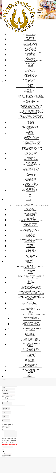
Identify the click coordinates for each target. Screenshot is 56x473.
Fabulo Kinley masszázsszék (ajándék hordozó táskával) (30, 309)
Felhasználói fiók (29, 262)
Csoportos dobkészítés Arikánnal (30, 78)
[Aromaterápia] (5, 416)
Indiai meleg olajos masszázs (30, 46)
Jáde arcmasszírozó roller (30, 191)
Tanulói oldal (28, 82)
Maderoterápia (30, 166)
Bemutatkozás (28, 200)
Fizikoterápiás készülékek (29, 181)
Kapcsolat (29, 203)
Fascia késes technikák (30, 38)
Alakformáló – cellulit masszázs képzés (30, 212)
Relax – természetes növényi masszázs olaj (32, 139)
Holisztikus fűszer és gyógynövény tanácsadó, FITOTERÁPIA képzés (30, 68)
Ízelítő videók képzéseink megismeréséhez (30, 210)
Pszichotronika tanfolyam (30, 73)
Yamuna (31, 319)
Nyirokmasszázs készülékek (30, 361)
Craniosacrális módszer (30, 37)
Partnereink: (29, 201)
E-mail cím (3, 454)
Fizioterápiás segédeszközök (29, 180)
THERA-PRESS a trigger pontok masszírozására (31, 170)
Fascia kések (30, 172)
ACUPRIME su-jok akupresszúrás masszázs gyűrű (30, 126)
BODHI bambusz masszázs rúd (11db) (31, 156)
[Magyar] (7, 402)
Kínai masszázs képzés (30, 49)
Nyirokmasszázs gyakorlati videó (29, 88)
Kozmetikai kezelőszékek (29, 186)
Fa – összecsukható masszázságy (30, 104)
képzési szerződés (11, 442)
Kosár (30, 195)
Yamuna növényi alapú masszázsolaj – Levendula (32, 143)
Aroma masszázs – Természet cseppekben (30, 34)
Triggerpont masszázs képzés (30, 241)
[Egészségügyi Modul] (5, 417)
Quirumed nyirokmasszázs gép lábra (31, 185)
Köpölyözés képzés (30, 231)
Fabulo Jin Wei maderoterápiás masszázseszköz (31, 168)
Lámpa (30, 193)
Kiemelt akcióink (29, 93)
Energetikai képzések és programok (29, 72)
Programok (30, 257)
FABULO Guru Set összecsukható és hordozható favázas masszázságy (31, 112)
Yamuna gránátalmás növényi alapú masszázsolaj (31, 144)
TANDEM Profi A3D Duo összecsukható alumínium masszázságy (31, 116)
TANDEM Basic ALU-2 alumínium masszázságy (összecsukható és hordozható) (31, 95)
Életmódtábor (30, 64)
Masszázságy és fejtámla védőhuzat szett (30, 304)
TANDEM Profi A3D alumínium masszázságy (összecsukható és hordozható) (31, 115)
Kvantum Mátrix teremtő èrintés (30, 76)
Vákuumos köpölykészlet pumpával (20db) (31, 160)
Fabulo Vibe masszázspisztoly (31, 345)
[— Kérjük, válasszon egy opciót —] (6, 407)
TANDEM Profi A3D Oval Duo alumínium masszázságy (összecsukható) (31, 117)
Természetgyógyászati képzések (29, 62)
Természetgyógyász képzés (30, 63)
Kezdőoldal (29, 199)
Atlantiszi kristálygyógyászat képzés (30, 75)
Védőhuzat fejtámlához (30, 125)
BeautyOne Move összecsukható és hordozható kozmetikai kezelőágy (30, 187)
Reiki (30, 252)
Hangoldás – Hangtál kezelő (30, 42)
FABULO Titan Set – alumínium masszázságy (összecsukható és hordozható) (31, 118)
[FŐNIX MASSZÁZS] (19, 33)
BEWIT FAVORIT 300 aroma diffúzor (30, 103)
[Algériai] (7, 404)
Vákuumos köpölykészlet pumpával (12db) (31, 159)
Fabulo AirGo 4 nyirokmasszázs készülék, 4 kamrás (31, 184)
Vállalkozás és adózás (29, 84)
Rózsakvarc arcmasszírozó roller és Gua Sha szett (30, 190)
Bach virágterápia (30, 246)
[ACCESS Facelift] (6, 412)
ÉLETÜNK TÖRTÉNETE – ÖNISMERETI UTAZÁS (30, 77)
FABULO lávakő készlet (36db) (31, 163)
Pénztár (29, 196)
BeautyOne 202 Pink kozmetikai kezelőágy (30, 366)
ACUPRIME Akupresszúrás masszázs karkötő (30, 127)
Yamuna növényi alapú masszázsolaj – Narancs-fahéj (32, 141)
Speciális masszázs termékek (30, 330)
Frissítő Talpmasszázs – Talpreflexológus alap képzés (30, 41)
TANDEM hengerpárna (30, 121)
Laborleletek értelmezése (30, 67)
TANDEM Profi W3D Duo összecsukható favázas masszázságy (31, 288)
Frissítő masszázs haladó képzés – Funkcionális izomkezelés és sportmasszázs (30, 220)
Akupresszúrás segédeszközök (30, 155)
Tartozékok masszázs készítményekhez (30, 153)
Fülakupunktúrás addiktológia (30, 71)
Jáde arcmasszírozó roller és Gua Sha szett (30, 189)
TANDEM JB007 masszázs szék (30, 129)
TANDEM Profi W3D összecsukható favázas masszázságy (31, 108)
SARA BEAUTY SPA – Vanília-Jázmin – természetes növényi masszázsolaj (31, 135)
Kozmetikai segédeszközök (29, 188)
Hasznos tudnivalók (29, 86)
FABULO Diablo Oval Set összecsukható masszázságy (31, 111)
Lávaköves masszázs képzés (30, 54)
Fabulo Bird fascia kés (31, 173)
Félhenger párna (30, 299)
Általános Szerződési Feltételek (29, 91)
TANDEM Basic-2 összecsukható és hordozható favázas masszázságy (31, 105)
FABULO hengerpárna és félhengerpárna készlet (31, 101)
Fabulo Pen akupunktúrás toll (31, 178)
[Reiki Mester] (6, 421)
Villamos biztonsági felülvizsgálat (29, 377)
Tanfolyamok (29, 206)
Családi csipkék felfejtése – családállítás (30, 79)
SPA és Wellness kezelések (30, 57)
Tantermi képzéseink (30, 209)
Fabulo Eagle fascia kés (31, 176)
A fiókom (29, 194)
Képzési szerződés (29, 207)
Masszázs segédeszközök (29, 154)
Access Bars (30, 211)
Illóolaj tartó (30, 192)
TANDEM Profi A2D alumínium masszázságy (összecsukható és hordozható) (31, 293)
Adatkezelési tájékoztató (29, 90)
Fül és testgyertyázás (30, 39)
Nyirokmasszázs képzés (30, 56)
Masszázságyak (30, 273)
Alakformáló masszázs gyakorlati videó (29, 267)
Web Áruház (29, 89)
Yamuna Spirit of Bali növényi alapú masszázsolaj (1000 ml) (32, 148)
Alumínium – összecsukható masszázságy (30, 113)
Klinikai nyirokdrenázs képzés (30, 53)
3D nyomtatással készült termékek (30, 371)
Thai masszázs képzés (30, 59)
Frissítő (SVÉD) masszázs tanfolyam (30, 40)
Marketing (29, 85)
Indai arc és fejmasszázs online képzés (30, 45)
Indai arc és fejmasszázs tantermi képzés (30, 44)
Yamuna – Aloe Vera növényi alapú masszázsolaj (32, 325)
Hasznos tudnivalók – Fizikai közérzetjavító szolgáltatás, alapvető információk (29, 87)
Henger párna (30, 120)
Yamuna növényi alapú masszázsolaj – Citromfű (32, 142)
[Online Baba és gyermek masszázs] (6, 408)
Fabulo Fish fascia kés (31, 356)
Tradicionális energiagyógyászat (30, 61)
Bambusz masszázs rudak (30, 335)
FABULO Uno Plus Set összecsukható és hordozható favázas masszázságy (31, 109)
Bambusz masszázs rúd (31, 157)
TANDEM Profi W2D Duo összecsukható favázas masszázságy (31, 107)
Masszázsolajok (30, 133)
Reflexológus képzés (30, 69)
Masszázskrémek (30, 150)
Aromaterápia (30, 66)
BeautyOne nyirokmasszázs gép (31, 183)
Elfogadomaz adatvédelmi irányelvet (6, 455)
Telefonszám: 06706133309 (29, 197)
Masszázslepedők (29, 130)
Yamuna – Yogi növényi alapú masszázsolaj (32, 146)
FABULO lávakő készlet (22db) (31, 162)
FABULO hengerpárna (30, 122)
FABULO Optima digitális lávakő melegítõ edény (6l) (31, 164)
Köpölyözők (30, 158)
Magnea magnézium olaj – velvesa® (31, 99)
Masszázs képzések (29, 208)
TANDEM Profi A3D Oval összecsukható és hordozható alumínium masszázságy (31, 97)
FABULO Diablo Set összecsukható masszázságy (31, 110)
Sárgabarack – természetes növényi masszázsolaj (32, 137)
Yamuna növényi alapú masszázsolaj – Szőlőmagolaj (32, 140)
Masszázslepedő (30, 131)
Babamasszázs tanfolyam (30, 35)
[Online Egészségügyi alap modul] (6, 409)
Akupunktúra (30, 177)
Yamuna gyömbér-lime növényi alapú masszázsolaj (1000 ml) (32, 149)
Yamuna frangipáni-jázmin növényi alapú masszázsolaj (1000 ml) (32, 147)
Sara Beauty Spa (31, 134)
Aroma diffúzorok (29, 102)
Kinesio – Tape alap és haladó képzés (30, 50)
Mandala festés (30, 80)
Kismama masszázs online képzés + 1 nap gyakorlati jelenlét (30, 51)
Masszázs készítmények (29, 132)
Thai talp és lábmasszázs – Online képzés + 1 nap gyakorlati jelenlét (30, 60)
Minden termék (29, 92)
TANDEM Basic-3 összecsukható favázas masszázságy (31, 106)
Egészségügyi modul (30, 65)
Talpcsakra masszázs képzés (30, 58)
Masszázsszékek (29, 128)
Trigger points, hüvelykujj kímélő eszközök (30, 169)
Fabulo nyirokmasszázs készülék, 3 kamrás (31, 182)
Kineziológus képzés (30, 70)
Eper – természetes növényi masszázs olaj (32, 136)
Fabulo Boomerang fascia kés (31, 174)
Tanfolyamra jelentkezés (28, 81)
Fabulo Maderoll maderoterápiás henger (31, 167)
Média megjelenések (29, 204)
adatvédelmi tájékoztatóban (6, 438)
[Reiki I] (6, 420)
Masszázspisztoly (30, 165)
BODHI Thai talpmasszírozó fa (31, 171)
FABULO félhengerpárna (30, 123)
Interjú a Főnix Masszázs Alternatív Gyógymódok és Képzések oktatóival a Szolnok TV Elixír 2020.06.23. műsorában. (29, 205)
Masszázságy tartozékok (30, 100)
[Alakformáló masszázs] (6, 413)
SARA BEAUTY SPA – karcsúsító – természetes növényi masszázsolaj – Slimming (32, 314)
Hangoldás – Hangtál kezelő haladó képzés (30, 43)
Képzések (29, 83)
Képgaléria (29, 202)
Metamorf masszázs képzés (30, 55)
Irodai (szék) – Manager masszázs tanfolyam (30, 226)
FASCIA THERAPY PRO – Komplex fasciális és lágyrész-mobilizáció (30, 52)
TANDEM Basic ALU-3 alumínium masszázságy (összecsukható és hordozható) (31, 96)
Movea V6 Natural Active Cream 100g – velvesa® (31, 151)
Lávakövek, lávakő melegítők (30, 161)
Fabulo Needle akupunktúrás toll (31, 179)
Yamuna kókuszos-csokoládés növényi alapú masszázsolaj (32, 145)
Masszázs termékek (30, 98)
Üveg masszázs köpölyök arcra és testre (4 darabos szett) (31, 340)
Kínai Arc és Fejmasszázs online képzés (30, 48)
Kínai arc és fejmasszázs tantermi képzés (30, 47)
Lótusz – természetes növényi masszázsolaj (31, 138)
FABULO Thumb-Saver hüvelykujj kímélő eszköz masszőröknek (31, 351)
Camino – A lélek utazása (30, 36)
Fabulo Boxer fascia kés (31, 175)
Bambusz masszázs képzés (30, 215)
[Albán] (7, 403)
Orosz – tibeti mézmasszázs (30, 236)
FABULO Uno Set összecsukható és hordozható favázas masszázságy (31, 94)
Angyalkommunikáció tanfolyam (30, 74)
